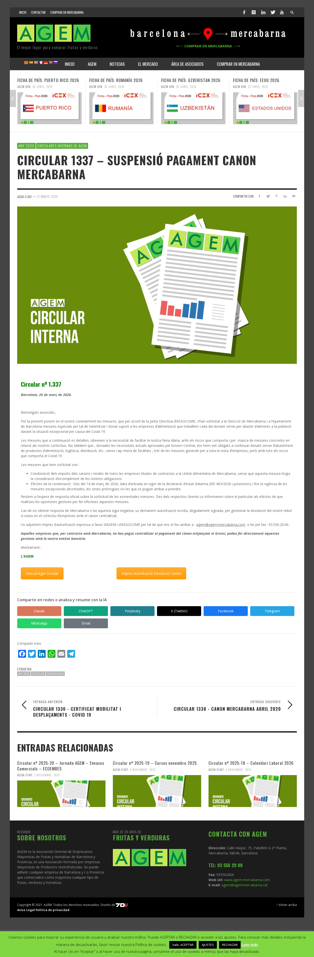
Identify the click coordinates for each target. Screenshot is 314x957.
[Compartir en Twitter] (268, 196)
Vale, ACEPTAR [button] (183, 945)
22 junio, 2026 (258, 87)
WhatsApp (39, 623)
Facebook (226, 611)
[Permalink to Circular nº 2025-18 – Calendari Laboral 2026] (253, 791)
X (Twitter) (179, 611)
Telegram (272, 611)
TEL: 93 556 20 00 (226, 865)
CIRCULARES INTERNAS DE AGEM (62, 145)
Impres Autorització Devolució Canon (151, 573)
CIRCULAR (38, 674)
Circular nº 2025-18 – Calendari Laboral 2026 (251, 763)
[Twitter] (272, 12)
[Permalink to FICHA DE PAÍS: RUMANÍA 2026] (121, 108)
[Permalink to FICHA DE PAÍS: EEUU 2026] (265, 108)
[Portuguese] (50, 63)
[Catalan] (26, 63)
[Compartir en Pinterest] (276, 196)
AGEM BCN (23, 87)
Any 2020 (26, 145)
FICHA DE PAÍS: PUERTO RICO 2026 (48, 80)
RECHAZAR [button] (230, 945)
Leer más (250, 944)
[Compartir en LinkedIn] (285, 196)
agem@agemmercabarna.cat (244, 885)
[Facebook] (244, 12)
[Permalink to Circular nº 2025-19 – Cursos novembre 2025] (157, 791)
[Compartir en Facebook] (259, 196)
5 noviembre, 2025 (47, 775)
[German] (45, 63)
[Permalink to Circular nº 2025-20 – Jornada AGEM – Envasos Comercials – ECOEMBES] (61, 793)
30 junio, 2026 (42, 87)
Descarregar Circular (42, 573)
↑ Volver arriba (286, 905)
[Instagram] (253, 12)
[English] (36, 63)
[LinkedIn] (263, 12)
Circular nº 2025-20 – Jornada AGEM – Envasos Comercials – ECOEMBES (60, 765)
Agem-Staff (24, 775)
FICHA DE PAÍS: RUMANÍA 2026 (116, 80)
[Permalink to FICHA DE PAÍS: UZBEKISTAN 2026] (193, 108)
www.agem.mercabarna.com (247, 879)
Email (86, 623)
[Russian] (55, 63)
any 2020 (23, 674)
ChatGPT (86, 611)
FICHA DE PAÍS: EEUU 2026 (256, 80)
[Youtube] (282, 12)
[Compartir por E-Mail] (293, 196)
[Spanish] (31, 63)
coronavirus (55, 674)
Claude (39, 611)
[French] (41, 63)
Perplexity (132, 611)
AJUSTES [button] (208, 945)
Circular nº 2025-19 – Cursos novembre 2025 (155, 763)
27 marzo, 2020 (47, 196)
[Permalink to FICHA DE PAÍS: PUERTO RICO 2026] (49, 108)
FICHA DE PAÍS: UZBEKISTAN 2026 (191, 80)
